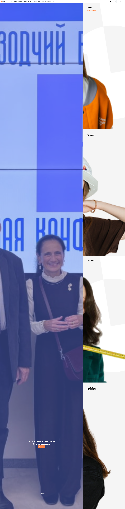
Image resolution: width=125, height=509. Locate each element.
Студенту (30, 1)
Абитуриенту (25, 1)
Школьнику (20, 1)
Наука (39, 1)
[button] (113, 1)
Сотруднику (35, 1)
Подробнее (41, 446)
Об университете (14, 1)
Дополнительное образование (46, 1)
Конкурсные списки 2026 (92, 10)
